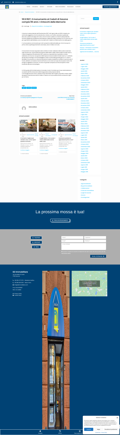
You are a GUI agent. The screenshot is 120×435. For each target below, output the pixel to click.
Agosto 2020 (84, 149)
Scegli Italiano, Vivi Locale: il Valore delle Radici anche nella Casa (47, 139)
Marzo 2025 (84, 73)
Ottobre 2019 (84, 160)
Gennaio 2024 (85, 92)
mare (28, 88)
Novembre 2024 (85, 78)
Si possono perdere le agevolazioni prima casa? (66, 139)
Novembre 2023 (85, 96)
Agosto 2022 (84, 112)
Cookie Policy (98, 432)
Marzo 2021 (84, 140)
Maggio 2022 (84, 119)
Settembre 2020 (85, 146)
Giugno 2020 (84, 151)
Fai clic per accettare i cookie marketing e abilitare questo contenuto (89, 283)
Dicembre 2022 (85, 103)
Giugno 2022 (84, 117)
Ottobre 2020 (85, 144)
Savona (83, 195)
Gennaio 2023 (85, 101)
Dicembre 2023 (85, 94)
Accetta (89, 429)
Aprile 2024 (84, 87)
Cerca (96, 18)
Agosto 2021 (84, 133)
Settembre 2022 (85, 110)
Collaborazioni (85, 188)
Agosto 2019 (84, 165)
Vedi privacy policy (66, 253)
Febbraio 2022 (85, 126)
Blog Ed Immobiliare (29, 12)
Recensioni (70, 6)
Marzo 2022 (84, 124)
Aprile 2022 (84, 121)
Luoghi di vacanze (86, 193)
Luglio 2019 (84, 167)
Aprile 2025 (84, 71)
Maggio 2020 (84, 153)
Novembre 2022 (85, 105)
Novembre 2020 (85, 142)
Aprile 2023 (84, 98)
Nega (98, 429)
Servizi (42, 6)
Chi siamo (35, 6)
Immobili (49, 6)
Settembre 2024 (85, 82)
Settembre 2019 (85, 162)
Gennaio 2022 (85, 128)
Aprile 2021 (84, 137)
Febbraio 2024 (85, 89)
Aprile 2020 (84, 156)
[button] (117, 417)
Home (28, 6)
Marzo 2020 (84, 158)
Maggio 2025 (84, 69)
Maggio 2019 (84, 172)
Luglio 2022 (84, 114)
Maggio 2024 (84, 85)
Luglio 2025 (84, 66)
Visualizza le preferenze (111, 429)
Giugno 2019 (84, 169)
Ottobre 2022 (85, 108)
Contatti (77, 6)
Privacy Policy (104, 432)
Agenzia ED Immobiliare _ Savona (89, 52)
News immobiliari (60, 6)
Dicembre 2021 (85, 130)
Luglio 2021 (84, 135)
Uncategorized (48, 26)
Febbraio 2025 (85, 75)
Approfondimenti (30, 134)
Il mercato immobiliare (87, 190)
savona (34, 88)
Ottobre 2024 (85, 80)
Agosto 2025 (84, 64)
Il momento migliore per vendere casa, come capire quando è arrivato (28, 139)
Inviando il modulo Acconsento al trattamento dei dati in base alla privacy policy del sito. (83, 252)
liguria (24, 88)
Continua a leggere (24, 150)
